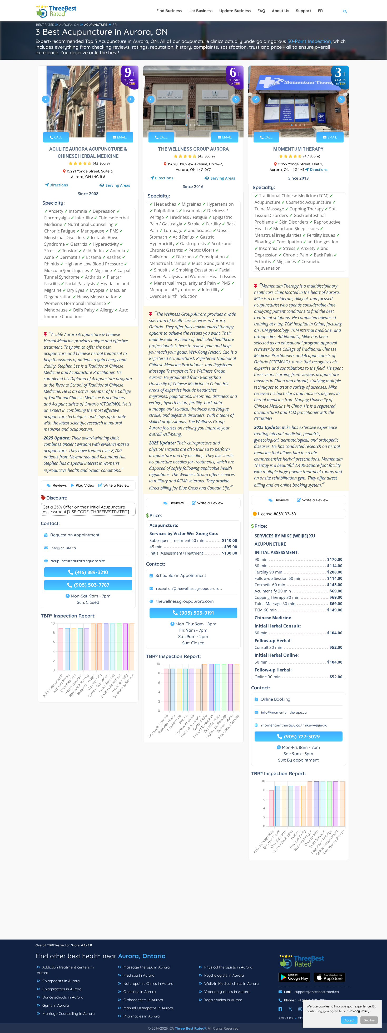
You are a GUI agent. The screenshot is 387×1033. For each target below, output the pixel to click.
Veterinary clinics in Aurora (226, 991)
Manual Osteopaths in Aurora (147, 1008)
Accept (349, 1020)
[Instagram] (300, 1009)
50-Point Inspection (309, 41)
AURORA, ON (69, 25)
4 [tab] (92, 125)
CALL (57, 137)
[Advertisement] (193, 902)
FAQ (261, 10)
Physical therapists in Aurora (227, 967)
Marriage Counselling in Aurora (68, 1013)
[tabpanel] (88, 101)
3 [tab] (87, 125)
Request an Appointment (75, 534)
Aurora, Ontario (142, 956)
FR (115, 25)
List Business (200, 10)
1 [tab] (79, 125)
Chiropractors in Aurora (61, 989)
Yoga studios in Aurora (222, 999)
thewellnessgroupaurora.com (185, 601)
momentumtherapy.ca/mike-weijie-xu (294, 725)
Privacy (286, 1018)
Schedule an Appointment (181, 575)
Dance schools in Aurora (62, 997)
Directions (58, 184)
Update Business (235, 10)
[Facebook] (280, 1009)
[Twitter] (290, 1009)
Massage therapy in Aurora (146, 967)
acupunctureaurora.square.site (78, 560)
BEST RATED (45, 25)
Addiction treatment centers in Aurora (65, 970)
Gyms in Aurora (55, 1005)
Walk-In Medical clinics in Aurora (231, 983)
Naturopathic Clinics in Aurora (147, 983)
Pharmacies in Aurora (141, 1016)
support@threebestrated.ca (317, 992)
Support (303, 10)
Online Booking (275, 699)
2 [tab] (83, 125)
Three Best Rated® (190, 1028)
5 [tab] (96, 125)
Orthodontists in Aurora (142, 999)
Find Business (169, 10)
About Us (280, 10)
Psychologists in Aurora (223, 975)
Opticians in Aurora (139, 991)
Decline (369, 1020)
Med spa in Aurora (138, 975)
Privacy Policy (359, 1011)
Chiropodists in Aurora (60, 980)
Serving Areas (118, 185)
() (101, 163)
